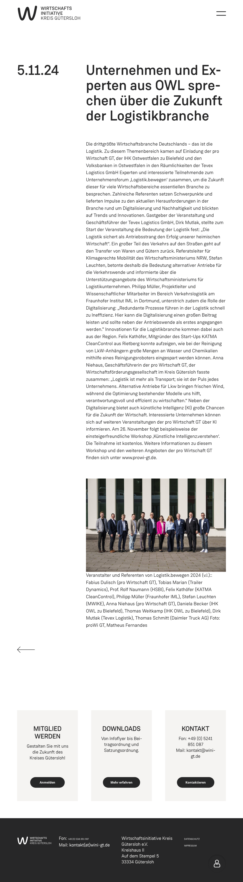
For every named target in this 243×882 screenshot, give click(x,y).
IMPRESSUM (190, 845)
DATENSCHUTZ (192, 839)
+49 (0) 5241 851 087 (200, 741)
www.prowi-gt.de (139, 458)
